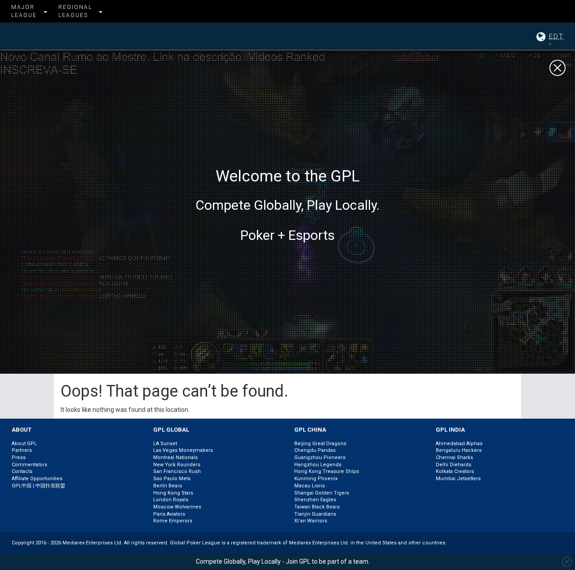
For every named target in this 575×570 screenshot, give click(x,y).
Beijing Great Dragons (320, 443)
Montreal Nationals (175, 457)
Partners (22, 450)
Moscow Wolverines (177, 507)
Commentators (29, 465)
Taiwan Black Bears (317, 507)
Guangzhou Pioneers (319, 457)
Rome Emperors (172, 521)
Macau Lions (309, 486)
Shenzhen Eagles (315, 500)
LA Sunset (165, 443)
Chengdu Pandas (315, 450)
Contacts (22, 471)
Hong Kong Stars (173, 493)
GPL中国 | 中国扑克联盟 (38, 486)
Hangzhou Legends (317, 465)
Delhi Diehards (453, 465)
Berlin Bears (167, 486)
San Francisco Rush (177, 471)
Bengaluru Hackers (459, 450)
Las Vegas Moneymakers (183, 450)
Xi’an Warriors (310, 521)
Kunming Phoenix (315, 479)
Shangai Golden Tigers (321, 493)
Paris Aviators (169, 514)
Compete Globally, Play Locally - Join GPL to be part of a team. (283, 561)
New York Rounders (176, 465)
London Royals (170, 500)
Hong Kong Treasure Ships (326, 471)
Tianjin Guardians (315, 514)
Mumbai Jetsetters (458, 479)
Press (19, 457)
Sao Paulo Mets (171, 479)
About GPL (24, 443)
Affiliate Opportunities (37, 479)
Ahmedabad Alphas (459, 443)
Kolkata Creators (455, 471)
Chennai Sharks (454, 457)
